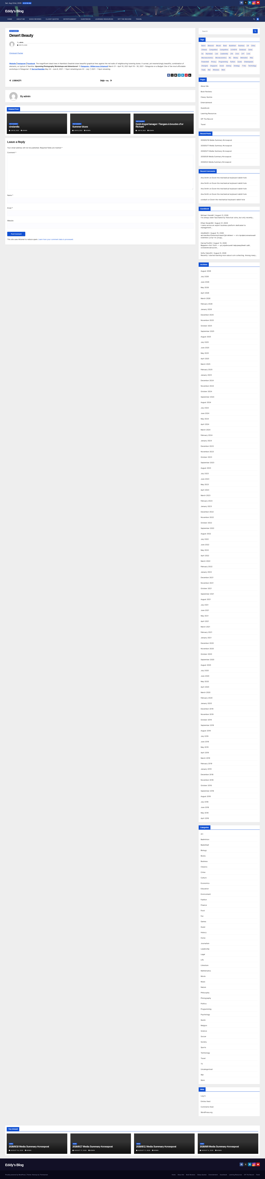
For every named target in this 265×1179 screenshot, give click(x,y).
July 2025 (205, 342)
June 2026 (205, 282)
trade (203, 70)
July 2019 (204, 736)
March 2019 (205, 758)
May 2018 (205, 813)
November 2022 (207, 517)
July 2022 (205, 539)
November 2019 (207, 714)
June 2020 (205, 676)
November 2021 (207, 583)
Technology (205, 1053)
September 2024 (207, 397)
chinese (204, 49)
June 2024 (205, 413)
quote (240, 62)
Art (202, 834)
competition (213, 49)
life (231, 54)
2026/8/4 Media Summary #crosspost (216, 162)
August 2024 (206, 402)
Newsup (34, 1174)
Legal (203, 954)
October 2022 (206, 523)
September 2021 (207, 594)
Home (9, 19)
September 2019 (207, 725)
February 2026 (207, 304)
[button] (254, 19)
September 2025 (207, 331)
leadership (224, 54)
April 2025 (205, 359)
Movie (203, 976)
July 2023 (205, 473)
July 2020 (205, 670)
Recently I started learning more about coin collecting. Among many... (229, 255)
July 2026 (205, 276)
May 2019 (205, 747)
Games (203, 921)
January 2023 (206, 506)
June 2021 (205, 610)
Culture (204, 878)
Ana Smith (205, 178)
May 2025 (205, 353)
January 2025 (206, 375)
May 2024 (205, 419)
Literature (204, 965)
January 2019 (206, 769)
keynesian (209, 54)
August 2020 (206, 665)
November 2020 (207, 649)
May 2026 (205, 287)
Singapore (213, 66)
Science (204, 1031)
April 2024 (205, 424)
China (253, 45)
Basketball (205, 845)
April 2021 (205, 621)
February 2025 (207, 369)
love (248, 54)
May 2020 (205, 681)
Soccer (203, 1036)
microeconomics (220, 58)
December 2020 (207, 643)
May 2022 (205, 550)
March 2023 (205, 495)
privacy (213, 62)
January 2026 (206, 309)
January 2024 (206, 441)
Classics (204, 867)
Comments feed (207, 1107)
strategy (237, 66)
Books (203, 856)
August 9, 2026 (208, 1150)
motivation (244, 58)
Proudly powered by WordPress (15, 1174)
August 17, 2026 (80, 1150)
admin (21, 42)
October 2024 (206, 391)
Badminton (205, 839)
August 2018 (206, 796)
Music (203, 982)
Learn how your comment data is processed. (55, 239)
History (204, 932)
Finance (204, 905)
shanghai (204, 66)
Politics (204, 1004)
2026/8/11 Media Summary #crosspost (216, 151)
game (250, 49)
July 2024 (205, 408)
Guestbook (86, 19)
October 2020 (206, 654)
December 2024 (207, 380)
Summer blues (80, 126)
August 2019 (206, 731)
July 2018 (204, 802)
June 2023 (205, 479)
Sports (203, 1047)
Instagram (21, 63)
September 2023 (207, 463)
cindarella (14, 126)
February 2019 (206, 763)
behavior (211, 45)
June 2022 (205, 545)
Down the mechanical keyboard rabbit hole (229, 178)
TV (202, 1064)
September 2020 (207, 660)
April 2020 (205, 687)
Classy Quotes (52, 19)
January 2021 (206, 638)
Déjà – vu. (104, 80)
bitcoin (218, 45)
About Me (21, 19)
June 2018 (205, 807)
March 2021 (205, 627)
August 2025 (206, 337)
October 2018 (206, 785)
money (235, 58)
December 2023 (207, 446)
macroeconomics (207, 58)
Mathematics (206, 971)
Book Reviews (35, 19)
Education (205, 889)
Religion (204, 1025)
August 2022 (206, 534)
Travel (139, 19)
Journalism (205, 943)
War (202, 1075)
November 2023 (207, 452)
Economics (205, 883)
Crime (203, 872)
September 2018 (207, 791)
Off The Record (124, 19)
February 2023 (207, 501)
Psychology (205, 1014)
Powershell (205, 62)
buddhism (232, 45)
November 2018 (207, 780)
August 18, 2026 (17, 1150)
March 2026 (205, 298)
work (223, 70)
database (242, 49)
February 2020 (207, 698)
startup (228, 66)
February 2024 (207, 435)
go (202, 54)
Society (204, 1042)
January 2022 (206, 572)
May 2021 (205, 616)
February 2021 (206, 632)
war (209, 70)
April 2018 (205, 818)
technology (252, 66)
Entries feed (205, 1101)
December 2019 (207, 709)
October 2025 (206, 326)
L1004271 (16, 80)
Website (12, 63)
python (232, 62)
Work (203, 1080)
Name (10, 195)
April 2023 (205, 490)
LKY (243, 54)
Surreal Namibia (38, 69)
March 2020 (205, 692)
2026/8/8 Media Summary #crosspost (216, 156)
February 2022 (207, 566)
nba (251, 58)
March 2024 (205, 430)
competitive (224, 49)
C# (248, 45)
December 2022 (207, 512)
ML (230, 58)
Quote (203, 1020)
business (241, 45)
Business (204, 861)
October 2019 (206, 720)
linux (237, 54)
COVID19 (234, 49)
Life (202, 960)
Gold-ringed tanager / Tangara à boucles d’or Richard (159, 125)
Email (10, 208)
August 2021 (206, 599)
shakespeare (248, 62)
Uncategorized (207, 1069)
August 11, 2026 (144, 1150)
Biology (204, 850)
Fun (202, 916)
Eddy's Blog (14, 11)
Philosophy (205, 993)
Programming (206, 1009)
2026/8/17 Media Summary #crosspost (216, 146)
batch (203, 45)
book (225, 45)
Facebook (31, 63)
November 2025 (207, 320)
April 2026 (205, 293)
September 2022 (207, 528)
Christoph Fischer (16, 53)
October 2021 (206, 588)
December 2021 (207, 577)
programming (223, 62)
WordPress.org (207, 1112)
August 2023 (206, 468)
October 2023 (206, 457)
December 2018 (207, 774)
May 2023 (205, 484)
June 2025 (205, 348)
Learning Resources (104, 19)
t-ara (244, 66)
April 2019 (205, 753)
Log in (203, 1096)
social (222, 66)
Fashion (204, 900)
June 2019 (205, 742)
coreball (204, 200)
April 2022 (205, 556)
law (216, 54)
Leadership (205, 949)
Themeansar (44, 1174)
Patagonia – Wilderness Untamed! (94, 66)
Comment (11, 152)
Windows (216, 70)
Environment (206, 894)
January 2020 (206, 703)
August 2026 (206, 271)
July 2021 (204, 605)
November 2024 (207, 386)
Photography (14, 31)
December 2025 (207, 315)
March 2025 (205, 364)
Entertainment (69, 19)
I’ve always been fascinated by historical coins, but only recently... (227, 218)
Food (203, 911)
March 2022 (205, 561)
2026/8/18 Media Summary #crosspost (216, 140)
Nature (203, 987)
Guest (203, 927)
